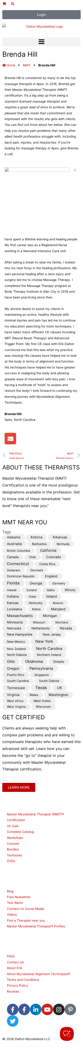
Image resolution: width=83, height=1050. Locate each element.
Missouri (39, 622)
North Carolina (49, 648)
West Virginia (16, 706)
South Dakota (49, 681)
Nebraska (14, 628)
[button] (41, 42)
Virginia (13, 695)
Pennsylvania (41, 668)
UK (59, 688)
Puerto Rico (15, 675)
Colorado (53, 557)
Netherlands (40, 628)
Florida (13, 583)
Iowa (32, 596)
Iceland (32, 590)
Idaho (51, 590)
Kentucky (36, 603)
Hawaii (11, 590)
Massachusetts (20, 615)
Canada (13, 557)
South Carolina (18, 681)
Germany (58, 583)
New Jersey (52, 634)
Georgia (36, 583)
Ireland (51, 596)
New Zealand (16, 649)
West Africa (15, 701)
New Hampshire (20, 634)
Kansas (13, 603)
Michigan (50, 616)
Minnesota (15, 622)
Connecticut (18, 563)
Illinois (70, 590)
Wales (34, 695)
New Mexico (16, 641)
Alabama (13, 537)
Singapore (41, 675)
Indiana (13, 596)
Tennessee (16, 688)
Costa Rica (47, 564)
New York (44, 641)
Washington (58, 695)
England (51, 576)
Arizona (36, 537)
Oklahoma (34, 661)
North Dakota (17, 655)
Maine (36, 609)
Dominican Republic (21, 576)
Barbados (39, 544)
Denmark (36, 570)
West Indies (42, 701)
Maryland (58, 609)
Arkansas (60, 537)
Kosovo (58, 603)
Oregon (13, 668)
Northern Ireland (49, 655)
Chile (32, 557)
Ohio (11, 661)
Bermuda (63, 544)
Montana (61, 622)
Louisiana (14, 609)
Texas (41, 687)
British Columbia (18, 550)
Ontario (58, 662)
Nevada (66, 628)
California (48, 550)
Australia (14, 544)
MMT (26, 65)
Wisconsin (43, 706)
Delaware (13, 570)
